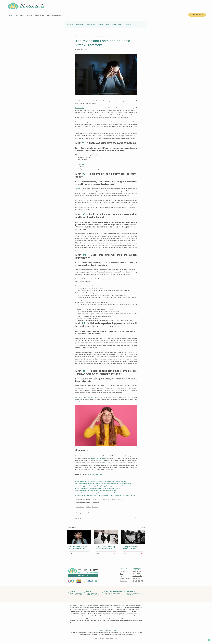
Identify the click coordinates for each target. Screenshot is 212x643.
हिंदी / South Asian (137, 576)
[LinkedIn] (136, 581)
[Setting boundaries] (133, 537)
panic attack (96, 502)
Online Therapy (117, 24)
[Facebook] (139, 581)
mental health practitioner (83, 502)
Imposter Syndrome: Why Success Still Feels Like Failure (78, 547)
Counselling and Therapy (83, 499)
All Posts (70, 24)
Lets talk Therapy (103, 24)
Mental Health (90, 24)
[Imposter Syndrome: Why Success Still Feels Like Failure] (79, 537)
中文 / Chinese (136, 571)
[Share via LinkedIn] (84, 513)
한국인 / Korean (136, 573)
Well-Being (79, 24)
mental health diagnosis (116, 499)
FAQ (121, 576)
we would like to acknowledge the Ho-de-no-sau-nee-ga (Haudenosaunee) (89, 632)
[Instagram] (133, 581)
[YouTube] (142, 581)
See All (143, 527)
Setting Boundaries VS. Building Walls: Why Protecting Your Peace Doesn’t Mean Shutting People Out (131, 547)
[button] (19, 14)
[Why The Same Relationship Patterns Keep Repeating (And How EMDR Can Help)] (106, 537)
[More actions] (136, 36)
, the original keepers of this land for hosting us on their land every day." (115, 634)
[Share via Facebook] (76, 513)
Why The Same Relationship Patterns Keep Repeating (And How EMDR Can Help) (105, 547)
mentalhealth (103, 499)
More (127, 24)
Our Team (123, 571)
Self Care (88, 507)
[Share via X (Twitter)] (80, 513)
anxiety (95, 499)
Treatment (95, 507)
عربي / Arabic (136, 578)
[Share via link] (88, 513)
